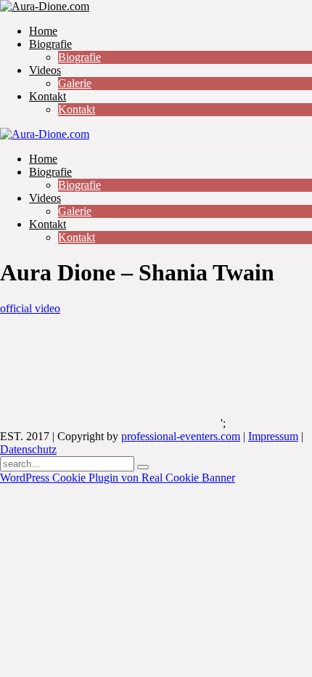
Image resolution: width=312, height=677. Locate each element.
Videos (45, 70)
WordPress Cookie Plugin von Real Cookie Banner (117, 477)
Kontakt (47, 96)
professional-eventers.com (180, 436)
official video (30, 308)
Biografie (50, 44)
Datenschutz (28, 449)
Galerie (74, 83)
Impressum (273, 436)
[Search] (143, 467)
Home (43, 31)
